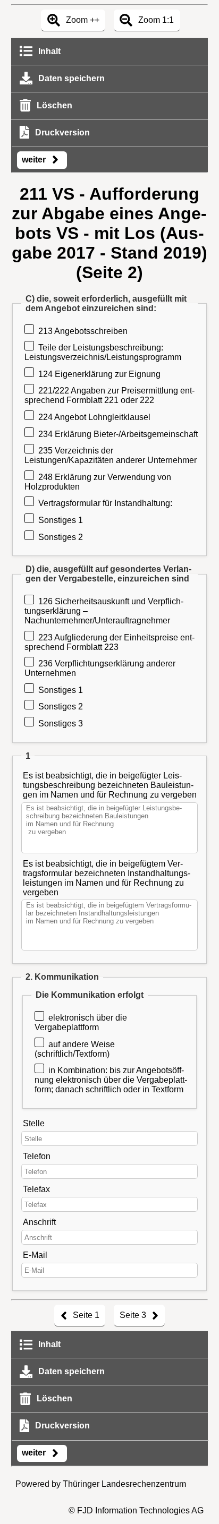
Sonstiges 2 (60, 537)
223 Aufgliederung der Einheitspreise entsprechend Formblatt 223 (109, 642)
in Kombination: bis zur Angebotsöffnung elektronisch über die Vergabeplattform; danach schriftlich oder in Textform (111, 1080)
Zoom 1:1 (155, 19)
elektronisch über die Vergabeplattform (81, 1022)
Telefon (36, 1156)
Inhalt (48, 51)
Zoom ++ (81, 19)
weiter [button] (35, 159)
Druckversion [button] (61, 132)
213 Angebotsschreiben (83, 331)
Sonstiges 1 (60, 520)
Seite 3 (134, 1315)
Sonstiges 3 (60, 723)
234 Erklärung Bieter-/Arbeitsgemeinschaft (118, 434)
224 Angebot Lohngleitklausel (94, 417)
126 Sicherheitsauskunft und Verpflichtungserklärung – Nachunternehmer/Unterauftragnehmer (103, 611)
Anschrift (39, 1222)
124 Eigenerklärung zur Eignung (99, 374)
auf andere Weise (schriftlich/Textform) (75, 1049)
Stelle (34, 1123)
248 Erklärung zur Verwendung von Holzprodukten (97, 482)
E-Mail (35, 1255)
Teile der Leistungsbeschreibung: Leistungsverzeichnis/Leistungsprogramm (102, 352)
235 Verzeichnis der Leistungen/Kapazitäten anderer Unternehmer (110, 455)
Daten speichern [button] (70, 78)
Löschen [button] (53, 105)
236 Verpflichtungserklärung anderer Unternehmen (99, 668)
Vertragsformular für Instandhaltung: (105, 503)
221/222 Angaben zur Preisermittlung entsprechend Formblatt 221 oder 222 (109, 395)
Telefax (36, 1189)
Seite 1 (85, 1315)
